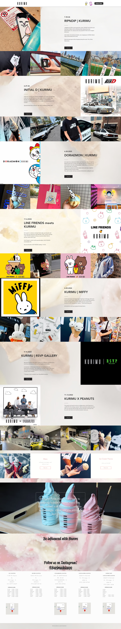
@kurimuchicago (60, 567)
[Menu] (86, 3)
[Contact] (91, 3)
